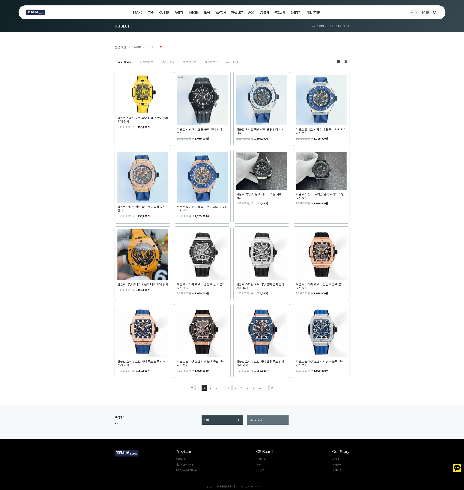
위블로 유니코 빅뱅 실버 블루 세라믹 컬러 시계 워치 (321, 131)
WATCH (221, 12)
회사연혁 (337, 464)
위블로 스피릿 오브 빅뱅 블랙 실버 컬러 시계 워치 (201, 286)
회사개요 (337, 459)
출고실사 (279, 12)
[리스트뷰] (338, 61)
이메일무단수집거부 (186, 470)
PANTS (179, 12)
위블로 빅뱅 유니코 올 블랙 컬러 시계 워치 (199, 131)
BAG (207, 12)
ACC (251, 12)
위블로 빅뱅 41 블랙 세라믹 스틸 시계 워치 (259, 196)
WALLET (237, 12)
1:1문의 (264, 12)
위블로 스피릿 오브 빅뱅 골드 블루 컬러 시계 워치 (141, 363)
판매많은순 (146, 62)
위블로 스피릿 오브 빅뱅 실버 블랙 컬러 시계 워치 (260, 286)
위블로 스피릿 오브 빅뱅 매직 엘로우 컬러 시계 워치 (142, 119)
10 (259, 387)
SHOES (194, 12)
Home (312, 26)
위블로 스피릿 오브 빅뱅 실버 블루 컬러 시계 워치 (320, 363)
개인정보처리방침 (184, 464)
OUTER (164, 12)
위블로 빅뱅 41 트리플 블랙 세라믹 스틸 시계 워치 (320, 196)
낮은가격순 (168, 62)
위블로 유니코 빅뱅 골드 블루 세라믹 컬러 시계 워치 (202, 208)
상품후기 (296, 12)
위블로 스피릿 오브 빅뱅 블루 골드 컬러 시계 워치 (260, 363)
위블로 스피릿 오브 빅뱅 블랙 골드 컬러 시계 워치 (201, 363)
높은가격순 (189, 62)
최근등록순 (125, 62)
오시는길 (337, 470)
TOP (151, 12)
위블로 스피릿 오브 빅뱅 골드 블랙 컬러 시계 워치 (320, 286)
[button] (434, 12)
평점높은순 (211, 62)
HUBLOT (158, 47)
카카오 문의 (256, 420)
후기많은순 (233, 62)
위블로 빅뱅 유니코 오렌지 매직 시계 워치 (142, 284)
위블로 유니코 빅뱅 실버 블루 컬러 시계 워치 (260, 131)
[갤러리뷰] (345, 61)
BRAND (137, 12)
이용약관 (180, 459)
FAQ (206, 420)
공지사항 (261, 459)
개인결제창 (314, 12)
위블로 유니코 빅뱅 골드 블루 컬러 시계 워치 (141, 208)
